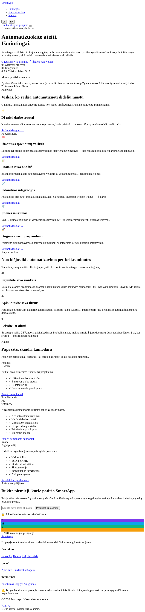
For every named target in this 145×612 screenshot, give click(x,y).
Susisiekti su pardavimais (15, 480)
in (5, 605)
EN (11, 21)
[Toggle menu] (30, 26)
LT (4, 21)
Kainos (12, 15)
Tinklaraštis (19, 570)
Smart (7, 2)
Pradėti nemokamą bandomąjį (17, 438)
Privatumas (7, 583)
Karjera (30, 570)
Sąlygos (18, 583)
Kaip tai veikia (16, 12)
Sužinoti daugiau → (12, 130)
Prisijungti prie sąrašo (47, 508)
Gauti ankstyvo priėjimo (14, 25)
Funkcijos (13, 8)
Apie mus (6, 570)
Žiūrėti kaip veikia (43, 61)
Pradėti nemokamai (12, 394)
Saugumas (30, 583)
